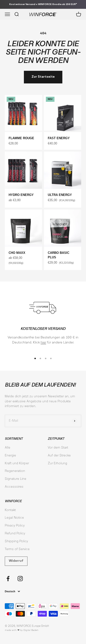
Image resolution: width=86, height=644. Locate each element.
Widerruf (16, 561)
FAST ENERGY (59, 138)
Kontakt (10, 510)
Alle (7, 447)
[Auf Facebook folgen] (8, 578)
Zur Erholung (57, 463)
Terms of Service (17, 549)
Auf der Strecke (59, 455)
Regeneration (15, 471)
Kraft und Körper (17, 463)
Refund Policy (15, 533)
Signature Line (15, 479)
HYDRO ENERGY (21, 195)
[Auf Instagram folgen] (20, 578)
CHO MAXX (17, 253)
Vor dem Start (58, 447)
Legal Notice (14, 517)
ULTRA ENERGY (60, 195)
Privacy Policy (15, 525)
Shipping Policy (16, 541)
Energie (10, 455)
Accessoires (14, 487)
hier (43, 342)
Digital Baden (30, 630)
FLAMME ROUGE (21, 138)
